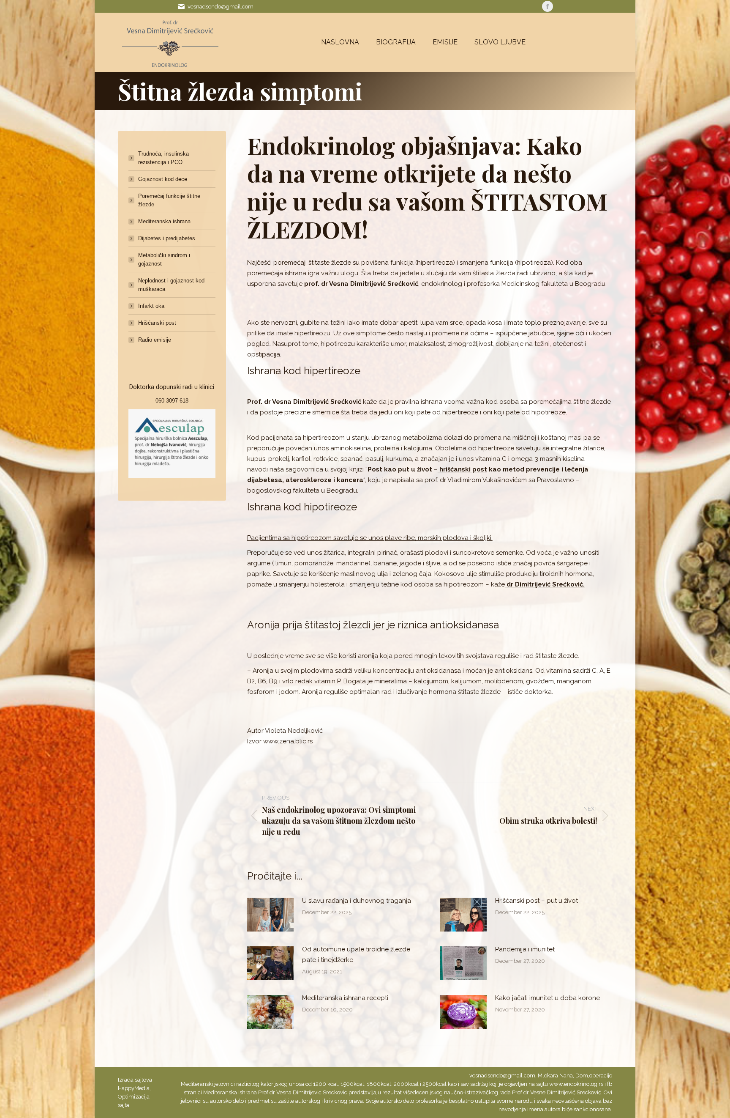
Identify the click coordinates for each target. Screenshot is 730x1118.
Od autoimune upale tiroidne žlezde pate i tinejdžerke (356, 954)
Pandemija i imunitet (525, 949)
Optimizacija (134, 1096)
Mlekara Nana (555, 1075)
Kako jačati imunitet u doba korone (547, 998)
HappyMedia (134, 1088)
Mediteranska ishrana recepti (345, 998)
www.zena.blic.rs (288, 741)
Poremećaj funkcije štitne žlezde (169, 200)
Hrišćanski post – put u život (536, 900)
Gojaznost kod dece (162, 179)
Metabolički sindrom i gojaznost (164, 259)
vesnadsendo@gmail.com (220, 6)
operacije (600, 1075)
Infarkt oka (151, 306)
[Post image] (270, 915)
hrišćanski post (462, 469)
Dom (581, 1075)
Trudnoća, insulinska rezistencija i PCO (163, 158)
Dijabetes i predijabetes (166, 238)
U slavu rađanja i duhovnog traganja (356, 900)
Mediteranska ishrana (164, 221)
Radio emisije (154, 340)
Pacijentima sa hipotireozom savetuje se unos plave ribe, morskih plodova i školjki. (370, 538)
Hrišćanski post (157, 323)
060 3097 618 (171, 400)
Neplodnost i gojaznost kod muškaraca (171, 284)
